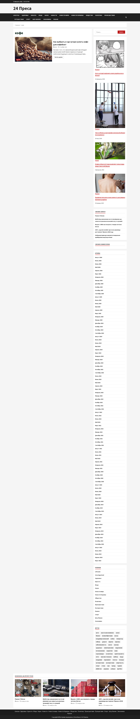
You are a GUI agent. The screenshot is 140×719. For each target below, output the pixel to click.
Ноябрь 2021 (99, 438)
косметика (109, 654)
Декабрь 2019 (99, 504)
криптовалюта (119, 654)
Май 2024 (97, 346)
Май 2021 (97, 458)
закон (110, 645)
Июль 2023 (98, 376)
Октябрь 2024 (99, 330)
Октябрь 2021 (99, 442)
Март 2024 (98, 353)
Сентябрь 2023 (99, 373)
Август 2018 (98, 547)
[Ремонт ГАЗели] (28, 688)
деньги (104, 642)
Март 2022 (98, 425)
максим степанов (106, 657)
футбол (119, 669)
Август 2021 (98, 448)
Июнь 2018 (98, 554)
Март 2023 (98, 389)
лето (97, 657)
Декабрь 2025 (99, 283)
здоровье (99, 648)
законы (116, 645)
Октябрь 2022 (99, 405)
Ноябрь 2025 (99, 287)
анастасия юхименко (107, 633)
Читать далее (59, 57)
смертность (119, 663)
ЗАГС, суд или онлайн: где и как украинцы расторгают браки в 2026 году (111, 701)
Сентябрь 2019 (99, 511)
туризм (119, 666)
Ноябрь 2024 (99, 326)
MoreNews (77, 717)
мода (121, 657)
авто (97, 633)
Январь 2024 (98, 359)
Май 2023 (97, 382)
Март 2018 (98, 560)
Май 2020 (97, 494)
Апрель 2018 (98, 557)
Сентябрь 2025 (99, 293)
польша (121, 660)
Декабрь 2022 (99, 399)
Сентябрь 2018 (99, 544)
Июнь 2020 (98, 491)
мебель (116, 657)
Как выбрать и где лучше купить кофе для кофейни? (33, 49)
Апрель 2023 (98, 386)
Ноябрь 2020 (99, 475)
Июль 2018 (98, 551)
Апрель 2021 (98, 462)
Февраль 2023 (99, 392)
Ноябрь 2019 (99, 508)
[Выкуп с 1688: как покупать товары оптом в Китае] (84, 688)
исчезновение (100, 651)
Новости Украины (77, 15)
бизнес (98, 636)
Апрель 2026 (98, 270)
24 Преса (22, 8)
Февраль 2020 (99, 501)
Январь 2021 (98, 468)
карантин (109, 651)
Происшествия (109, 15)
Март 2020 (98, 498)
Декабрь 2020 (99, 471)
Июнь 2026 (98, 264)
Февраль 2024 (99, 356)
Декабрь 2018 (99, 534)
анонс (118, 633)
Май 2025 (97, 307)
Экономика (47, 19)
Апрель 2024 (98, 349)
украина (106, 669)
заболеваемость (101, 645)
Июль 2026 (98, 260)
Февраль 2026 (99, 277)
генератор (119, 639)
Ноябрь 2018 (99, 537)
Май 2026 (97, 267)
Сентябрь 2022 (99, 409)
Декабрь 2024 (99, 323)
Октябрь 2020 (99, 478)
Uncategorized (99, 575)
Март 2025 (98, 313)
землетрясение (108, 648)
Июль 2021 (98, 452)
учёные (113, 669)
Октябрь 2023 (99, 369)
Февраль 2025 (99, 316)
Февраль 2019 (99, 531)
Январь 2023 (98, 396)
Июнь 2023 (98, 379)
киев (115, 651)
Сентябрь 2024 (99, 333)
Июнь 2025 (98, 303)
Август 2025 (98, 297)
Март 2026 (98, 274)
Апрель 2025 (98, 310)
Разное (55, 19)
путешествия (110, 663)
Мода (40, 15)
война (112, 639)
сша (108, 666)
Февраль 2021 (99, 465)
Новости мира (64, 15)
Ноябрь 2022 (99, 402)
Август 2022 (98, 412)
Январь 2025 (98, 320)
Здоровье (25, 15)
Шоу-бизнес (37, 19)
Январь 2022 (98, 432)
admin (55, 47)
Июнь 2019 (98, 518)
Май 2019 (97, 521)
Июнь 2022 (98, 419)
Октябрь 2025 (99, 290)
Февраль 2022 (99, 429)
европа (111, 642)
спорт (98, 666)
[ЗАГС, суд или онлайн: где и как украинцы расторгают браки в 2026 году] (112, 688)
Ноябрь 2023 (99, 366)
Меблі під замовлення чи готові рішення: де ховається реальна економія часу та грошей (53, 701)
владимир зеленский (102, 639)
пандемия (99, 660)
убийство (99, 669)
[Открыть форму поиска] (126, 17)
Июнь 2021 (98, 455)
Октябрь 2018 (99, 541)
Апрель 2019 (98, 524)
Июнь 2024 (98, 343)
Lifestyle (16, 15)
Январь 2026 (98, 280)
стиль (103, 666)
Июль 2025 (98, 300)
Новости (54, 15)
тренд (113, 666)
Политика (98, 15)
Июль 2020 (98, 488)
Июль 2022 (98, 415)
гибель (98, 642)
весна (116, 636)
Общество (89, 15)
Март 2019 (98, 527)
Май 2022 (97, 422)
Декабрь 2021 (99, 435)
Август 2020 (98, 485)
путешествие (100, 663)
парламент (107, 660)
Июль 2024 (98, 340)
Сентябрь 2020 (99, 481)
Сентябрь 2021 (99, 445)
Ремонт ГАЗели (99, 216)
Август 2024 (98, 336)
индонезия (118, 648)
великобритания (107, 636)
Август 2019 (98, 514)
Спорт (28, 19)
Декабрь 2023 (99, 363)
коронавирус (100, 654)
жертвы (117, 642)
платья (115, 660)
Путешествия (19, 19)
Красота (33, 15)
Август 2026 (98, 257)
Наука (47, 15)
